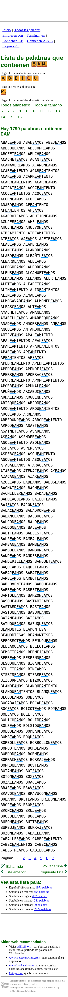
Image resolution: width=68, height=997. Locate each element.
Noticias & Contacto (26, 991)
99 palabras (40, 904)
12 (49, 111)
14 (3, 117)
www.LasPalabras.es (21, 965)
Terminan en (36, 35)
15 (11, 117)
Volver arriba (53, 866)
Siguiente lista (52, 872)
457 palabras (39, 896)
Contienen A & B (40, 41)
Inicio (6, 30)
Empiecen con (12, 35)
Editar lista (14, 866)
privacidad (33, 984)
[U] (36, 80)
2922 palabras (42, 909)
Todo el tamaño (48, 105)
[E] (16, 80)
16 (19, 117)
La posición (10, 46)
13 (57, 111)
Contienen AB (12, 41)
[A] (4, 80)
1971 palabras (44, 887)
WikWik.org (24, 946)
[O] (29, 80)
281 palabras (41, 900)
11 (41, 111)
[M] (4, 93)
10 (33, 111)
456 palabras (41, 891)
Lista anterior (15, 872)
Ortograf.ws (16, 973)
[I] (23, 80)
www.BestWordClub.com (24, 957)
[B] (10, 80)
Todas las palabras (27, 30)
